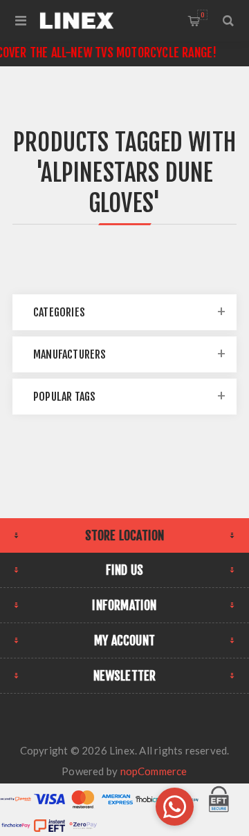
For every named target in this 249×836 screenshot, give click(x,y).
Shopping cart (202, 15)
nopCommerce (153, 771)
